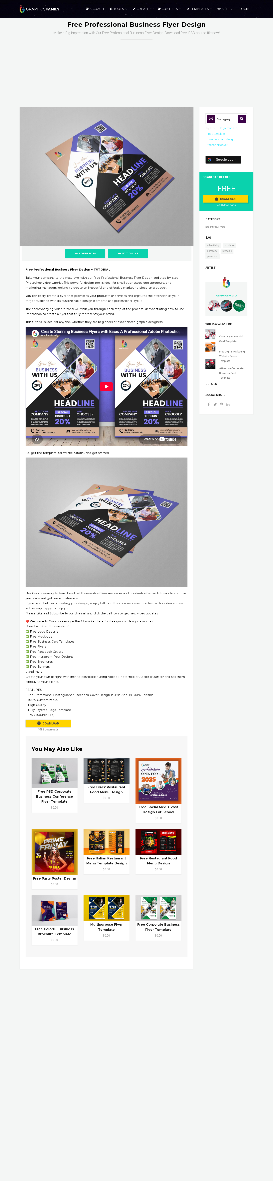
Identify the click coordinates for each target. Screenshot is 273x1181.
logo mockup (228, 128)
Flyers (221, 226)
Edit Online (130, 253)
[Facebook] (208, 404)
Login (244, 9)
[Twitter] (215, 404)
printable (227, 251)
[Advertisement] (136, 69)
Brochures (211, 226)
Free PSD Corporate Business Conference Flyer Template (54, 796)
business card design (220, 139)
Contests (170, 9)
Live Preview (87, 253)
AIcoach (97, 9)
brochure (229, 245)
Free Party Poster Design (54, 878)
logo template (216, 133)
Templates (199, 9)
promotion (212, 256)
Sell (226, 9)
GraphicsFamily (226, 295)
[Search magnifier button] (242, 119)
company (212, 251)
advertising (213, 245)
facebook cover (217, 145)
